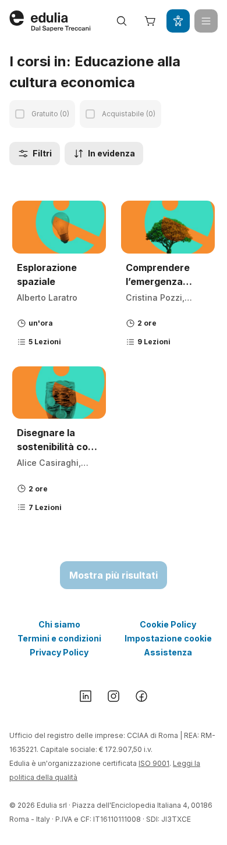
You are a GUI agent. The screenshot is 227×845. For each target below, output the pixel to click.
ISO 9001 (154, 763)
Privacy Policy (59, 652)
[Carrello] (150, 21)
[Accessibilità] (178, 21)
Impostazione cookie (168, 638)
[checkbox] (19, 114)
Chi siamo (59, 624)
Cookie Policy (168, 624)
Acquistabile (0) (128, 113)
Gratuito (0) (50, 113)
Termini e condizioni (59, 638)
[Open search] (121, 21)
